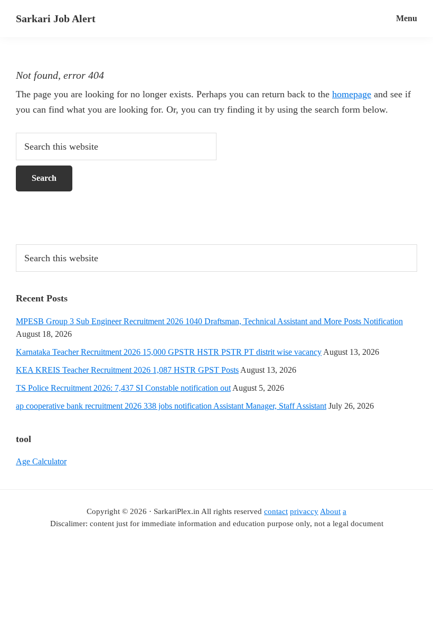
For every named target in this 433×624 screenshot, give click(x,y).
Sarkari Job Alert (56, 18)
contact (276, 511)
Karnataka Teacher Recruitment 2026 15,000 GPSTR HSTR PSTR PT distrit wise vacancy (169, 351)
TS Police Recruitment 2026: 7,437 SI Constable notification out (123, 387)
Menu (406, 18)
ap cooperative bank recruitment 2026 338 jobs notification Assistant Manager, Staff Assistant (171, 405)
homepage (351, 94)
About (330, 511)
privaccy (304, 511)
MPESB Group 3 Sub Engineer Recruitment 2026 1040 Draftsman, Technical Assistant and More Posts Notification (209, 321)
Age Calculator (41, 461)
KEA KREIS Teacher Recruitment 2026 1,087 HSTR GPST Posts (127, 369)
